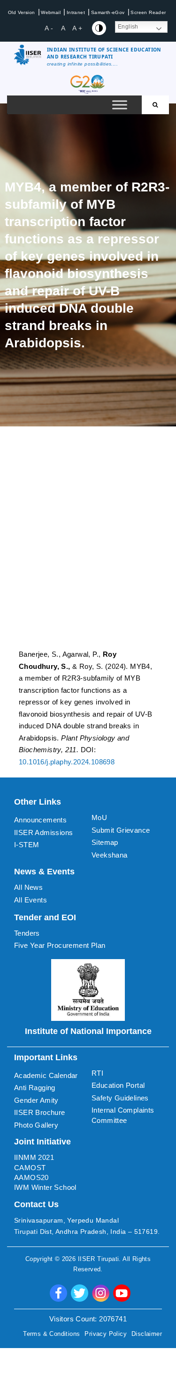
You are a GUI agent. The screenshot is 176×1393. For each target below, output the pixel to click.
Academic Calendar (46, 1075)
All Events (30, 900)
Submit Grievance (121, 830)
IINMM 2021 (34, 1157)
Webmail (51, 12)
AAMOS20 (31, 1177)
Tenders (27, 933)
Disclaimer (146, 1333)
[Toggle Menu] (119, 105)
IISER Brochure (39, 1112)
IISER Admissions (43, 832)
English (128, 26)
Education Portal (118, 1085)
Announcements (40, 820)
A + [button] (77, 28)
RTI (97, 1073)
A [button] (63, 28)
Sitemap (105, 842)
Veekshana (110, 855)
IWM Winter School (45, 1187)
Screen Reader (148, 12)
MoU (99, 817)
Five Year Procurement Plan (59, 945)
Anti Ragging (34, 1088)
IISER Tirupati (98, 1258)
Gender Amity (36, 1100)
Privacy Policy (105, 1333)
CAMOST (30, 1168)
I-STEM (26, 845)
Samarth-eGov (108, 12)
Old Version (21, 12)
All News (28, 887)
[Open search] (155, 104)
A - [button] (49, 28)
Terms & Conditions (51, 1333)
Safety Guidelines (120, 1098)
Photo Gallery (36, 1125)
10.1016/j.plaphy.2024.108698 (67, 762)
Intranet (76, 12)
